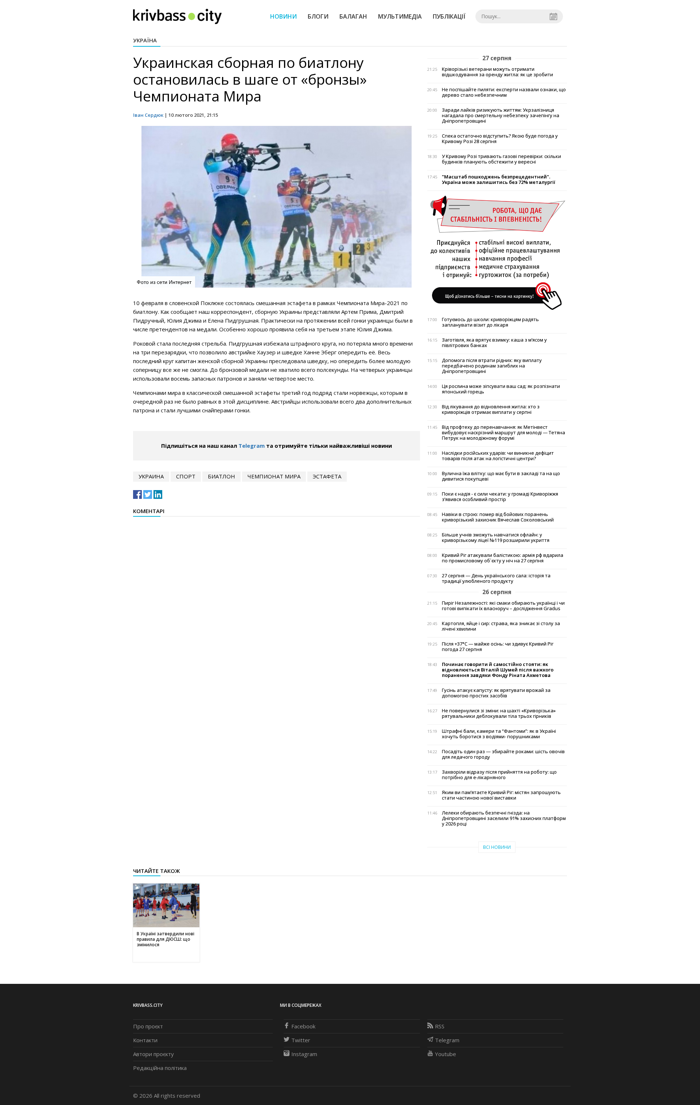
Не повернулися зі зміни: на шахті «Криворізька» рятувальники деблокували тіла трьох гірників (499, 713)
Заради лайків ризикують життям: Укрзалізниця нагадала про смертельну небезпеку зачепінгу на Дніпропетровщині (500, 115)
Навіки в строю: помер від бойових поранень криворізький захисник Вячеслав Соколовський (498, 517)
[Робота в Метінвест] (497, 252)
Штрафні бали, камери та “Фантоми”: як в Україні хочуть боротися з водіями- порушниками (499, 733)
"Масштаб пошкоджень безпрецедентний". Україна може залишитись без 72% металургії (498, 179)
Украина (151, 476)
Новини (283, 16)
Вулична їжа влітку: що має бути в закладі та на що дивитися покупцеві (501, 476)
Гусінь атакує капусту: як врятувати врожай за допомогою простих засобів (496, 693)
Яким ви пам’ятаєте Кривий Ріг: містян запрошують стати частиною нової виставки (501, 795)
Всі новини (497, 847)
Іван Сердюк (148, 115)
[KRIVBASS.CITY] (177, 16)
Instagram (304, 1054)
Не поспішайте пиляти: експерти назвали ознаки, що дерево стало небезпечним (504, 92)
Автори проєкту (153, 1054)
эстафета (327, 476)
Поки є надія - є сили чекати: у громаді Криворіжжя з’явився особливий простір (500, 496)
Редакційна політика (160, 1067)
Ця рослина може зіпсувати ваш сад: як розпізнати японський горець (501, 389)
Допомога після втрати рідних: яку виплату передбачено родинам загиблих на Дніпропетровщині (492, 366)
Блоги (318, 16)
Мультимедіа (400, 16)
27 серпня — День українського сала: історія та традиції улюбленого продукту (496, 578)
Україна (145, 40)
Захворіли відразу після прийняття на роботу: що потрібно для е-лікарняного (499, 774)
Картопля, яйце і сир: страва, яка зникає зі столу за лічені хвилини (501, 626)
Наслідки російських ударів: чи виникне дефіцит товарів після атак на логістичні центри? (498, 455)
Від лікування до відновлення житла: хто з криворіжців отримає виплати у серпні (491, 409)
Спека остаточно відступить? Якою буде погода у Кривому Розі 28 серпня (500, 138)
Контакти (145, 1040)
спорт (185, 476)
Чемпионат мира (274, 476)
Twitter (300, 1040)
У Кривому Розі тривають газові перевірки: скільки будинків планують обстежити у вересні (501, 159)
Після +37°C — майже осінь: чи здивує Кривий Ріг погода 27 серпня (497, 646)
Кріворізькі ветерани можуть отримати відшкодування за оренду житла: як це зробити (497, 71)
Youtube (445, 1054)
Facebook (303, 1026)
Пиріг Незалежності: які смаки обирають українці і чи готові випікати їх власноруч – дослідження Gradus (503, 605)
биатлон (221, 476)
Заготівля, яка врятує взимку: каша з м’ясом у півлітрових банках (494, 342)
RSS (439, 1026)
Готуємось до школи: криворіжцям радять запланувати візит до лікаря (490, 322)
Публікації (449, 16)
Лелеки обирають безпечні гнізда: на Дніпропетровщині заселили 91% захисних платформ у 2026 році (504, 818)
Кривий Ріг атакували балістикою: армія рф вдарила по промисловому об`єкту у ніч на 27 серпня (502, 557)
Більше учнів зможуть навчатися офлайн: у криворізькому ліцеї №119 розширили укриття (495, 537)
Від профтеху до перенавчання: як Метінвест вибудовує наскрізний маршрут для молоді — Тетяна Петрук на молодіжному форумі (503, 432)
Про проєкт (148, 1026)
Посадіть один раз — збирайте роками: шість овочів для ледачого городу (503, 754)
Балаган (353, 16)
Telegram (251, 445)
